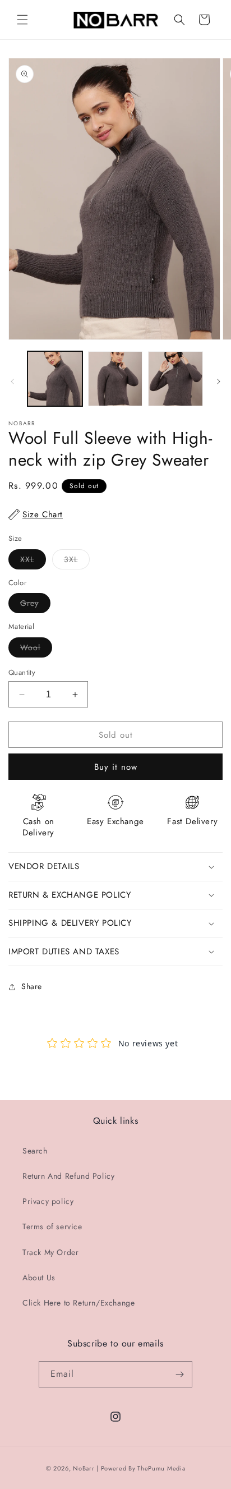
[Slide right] (218, 381)
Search (35, 1150)
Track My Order (50, 1252)
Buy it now (115, 767)
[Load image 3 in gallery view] (175, 378)
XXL (33, 561)
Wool (36, 649)
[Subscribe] (179, 1374)
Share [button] (31, 986)
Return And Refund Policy (68, 1176)
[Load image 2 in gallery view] (115, 378)
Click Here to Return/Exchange (78, 1302)
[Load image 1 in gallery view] (54, 378)
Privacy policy (47, 1201)
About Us (39, 1277)
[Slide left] (12, 381)
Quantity (21, 672)
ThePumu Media (161, 1468)
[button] (22, 19)
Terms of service (52, 1226)
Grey (35, 605)
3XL (77, 561)
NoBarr (83, 1468)
